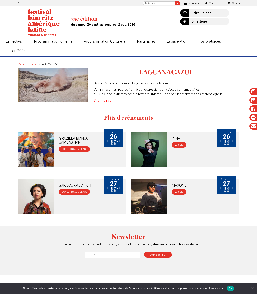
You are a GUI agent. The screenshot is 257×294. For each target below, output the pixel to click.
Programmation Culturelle (105, 41)
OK (230, 288)
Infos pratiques (209, 41)
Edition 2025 (16, 51)
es (22, 3)
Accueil (22, 64)
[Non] (252, 288)
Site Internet (102, 100)
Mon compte (216, 3)
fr (17, 3)
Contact (236, 3)
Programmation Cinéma (53, 41)
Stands (34, 64)
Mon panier (195, 3)
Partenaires (146, 41)
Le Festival (14, 41)
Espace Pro (176, 41)
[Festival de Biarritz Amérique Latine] (46, 22)
